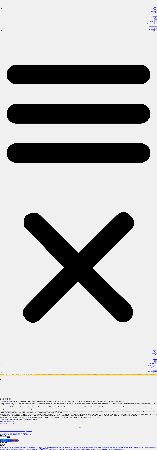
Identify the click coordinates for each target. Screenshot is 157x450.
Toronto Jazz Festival (104, 449)
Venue (155, 19)
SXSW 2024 (57, 449)
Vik (156, 15)
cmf (34, 447)
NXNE (131, 447)
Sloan (7, 401)
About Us (155, 8)
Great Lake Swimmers (57, 447)
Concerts (155, 16)
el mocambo (46, 447)
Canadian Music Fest (18, 447)
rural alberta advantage (14, 449)
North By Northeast (153, 26)
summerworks (34, 449)
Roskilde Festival (6, 449)
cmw (38, 447)
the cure (75, 449)
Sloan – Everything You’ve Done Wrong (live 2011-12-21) (12, 431)
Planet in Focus (153, 27)
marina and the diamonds (107, 447)
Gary (156, 10)
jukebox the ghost (92, 447)
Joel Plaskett (85, 447)
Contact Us (154, 30)
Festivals (155, 22)
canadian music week (27, 447)
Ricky (156, 13)
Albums (155, 18)
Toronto (88, 449)
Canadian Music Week (152, 23)
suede (27, 449)
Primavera (155, 28)
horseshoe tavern (66, 447)
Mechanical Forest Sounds (104, 407)
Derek (155, 9)
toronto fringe (94, 449)
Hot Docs (155, 24)
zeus (122, 449)
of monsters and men (139, 447)
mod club (121, 447)
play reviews (151, 447)
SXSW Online (63, 449)
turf (112, 449)
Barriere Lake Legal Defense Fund (7, 421)
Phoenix (146, 447)
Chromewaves (30, 417)
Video (119, 449)
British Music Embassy (8, 447)
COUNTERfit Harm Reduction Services (8, 423)
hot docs (75, 447)
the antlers (69, 449)
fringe (51, 447)
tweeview (116, 449)
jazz (80, 447)
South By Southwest (152, 29)
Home (155, 7)
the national (79, 449)
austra (1, 447)
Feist (7, 415)
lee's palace (99, 447)
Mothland (126, 447)
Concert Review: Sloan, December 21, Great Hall (17, 374)
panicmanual (29, 431)
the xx (83, 449)
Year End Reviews (153, 21)
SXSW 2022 (51, 449)
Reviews (155, 17)
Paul (156, 12)
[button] (78, 190)
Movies (155, 20)
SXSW (43, 449)
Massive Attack (116, 447)
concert (42, 447)
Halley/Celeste (154, 11)
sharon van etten (22, 449)
